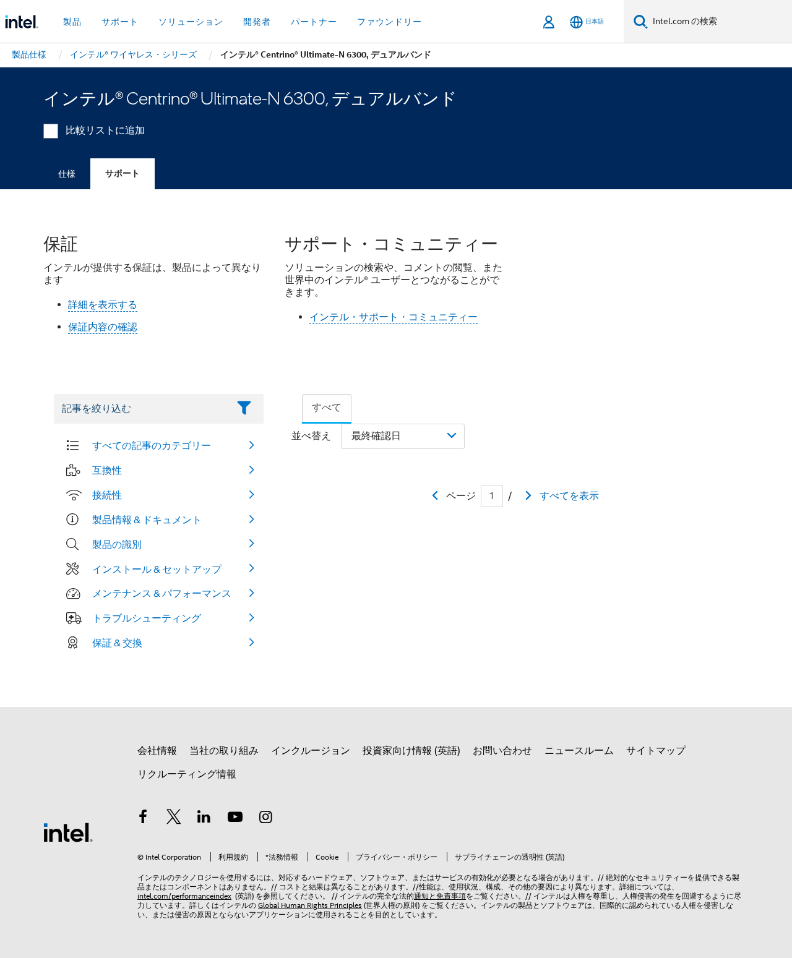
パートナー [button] (314, 21)
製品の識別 (117, 544)
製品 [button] (72, 21)
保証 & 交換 (117, 642)
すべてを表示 (569, 496)
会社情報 (157, 751)
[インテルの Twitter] (173, 819)
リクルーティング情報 (186, 774)
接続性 (107, 495)
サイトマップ (656, 751)
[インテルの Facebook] (142, 819)
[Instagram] (265, 819)
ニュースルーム (579, 751)
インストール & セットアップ (157, 569)
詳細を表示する (102, 305)
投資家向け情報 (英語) (411, 751)
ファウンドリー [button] (389, 21)
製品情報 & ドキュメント (147, 519)
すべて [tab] (327, 407)
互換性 (107, 470)
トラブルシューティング (146, 618)
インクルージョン (310, 751)
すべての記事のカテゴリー (151, 445)
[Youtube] (235, 819)
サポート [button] (120, 21)
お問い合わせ (502, 751)
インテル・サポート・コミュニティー (393, 317)
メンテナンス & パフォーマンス (161, 593)
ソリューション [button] (190, 21)
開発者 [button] (257, 21)
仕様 (66, 173)
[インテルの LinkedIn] (204, 819)
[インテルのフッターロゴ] (68, 832)
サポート (122, 173)
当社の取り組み (224, 751)
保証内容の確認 (102, 327)
